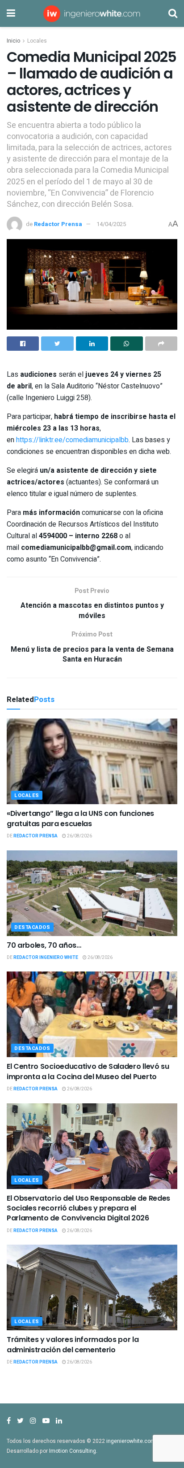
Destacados (32, 927)
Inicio (13, 41)
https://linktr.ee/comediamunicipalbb (72, 440)
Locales (37, 41)
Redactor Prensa (58, 224)
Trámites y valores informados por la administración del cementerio (72, 1344)
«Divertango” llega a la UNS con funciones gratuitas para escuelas (80, 818)
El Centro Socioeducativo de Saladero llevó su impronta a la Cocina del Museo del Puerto (88, 1071)
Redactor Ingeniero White (45, 957)
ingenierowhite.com (130, 1441)
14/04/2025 (111, 224)
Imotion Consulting (72, 1451)
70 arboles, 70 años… (44, 945)
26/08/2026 (79, 836)
